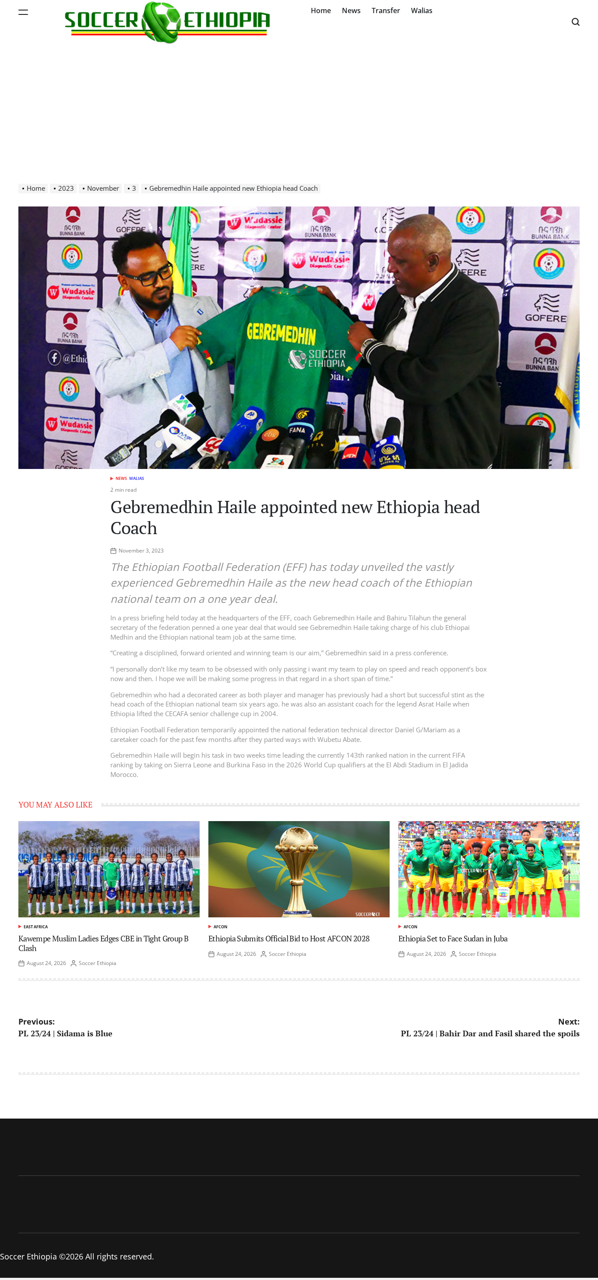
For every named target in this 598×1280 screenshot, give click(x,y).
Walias (422, 10)
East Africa (36, 927)
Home (321, 10)
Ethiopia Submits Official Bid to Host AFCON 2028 (288, 938)
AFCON (220, 927)
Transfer (386, 10)
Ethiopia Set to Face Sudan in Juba (452, 938)
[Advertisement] (299, 109)
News (351, 10)
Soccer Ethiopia (97, 963)
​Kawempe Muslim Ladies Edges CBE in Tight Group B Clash (103, 943)
